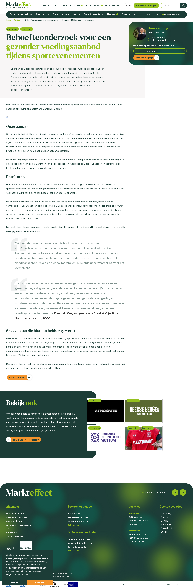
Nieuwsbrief (12, 532)
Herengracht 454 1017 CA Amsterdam (139, 534)
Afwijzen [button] (15, 582)
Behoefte (77, 517)
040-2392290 (158, 37)
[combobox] (128, 5)
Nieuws (112, 14)
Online (76, 547)
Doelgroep (78, 521)
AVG (8, 528)
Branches (41, 14)
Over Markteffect (15, 513)
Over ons (127, 14)
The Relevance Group (156, 585)
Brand (74, 513)
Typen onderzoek (19, 14)
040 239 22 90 (136, 524)
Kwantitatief (79, 543)
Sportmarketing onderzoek (27, 29)
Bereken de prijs (144, 57)
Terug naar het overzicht (26, 439)
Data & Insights (92, 14)
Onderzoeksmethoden (65, 14)
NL (127, 5)
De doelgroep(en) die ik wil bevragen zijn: (153, 45)
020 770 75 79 (136, 541)
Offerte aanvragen (146, 5)
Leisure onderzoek (13, 29)
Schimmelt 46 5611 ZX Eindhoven (138, 517)
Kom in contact (17, 377)
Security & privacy (15, 536)
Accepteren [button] (40, 582)
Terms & (179, 585)
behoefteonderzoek (21, 89)
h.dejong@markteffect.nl (163, 40)
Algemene (18, 525)
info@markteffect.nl (155, 492)
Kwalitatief (78, 539)
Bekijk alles (73, 525)
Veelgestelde (16, 517)
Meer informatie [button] (21, 574)
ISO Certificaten (14, 521)
